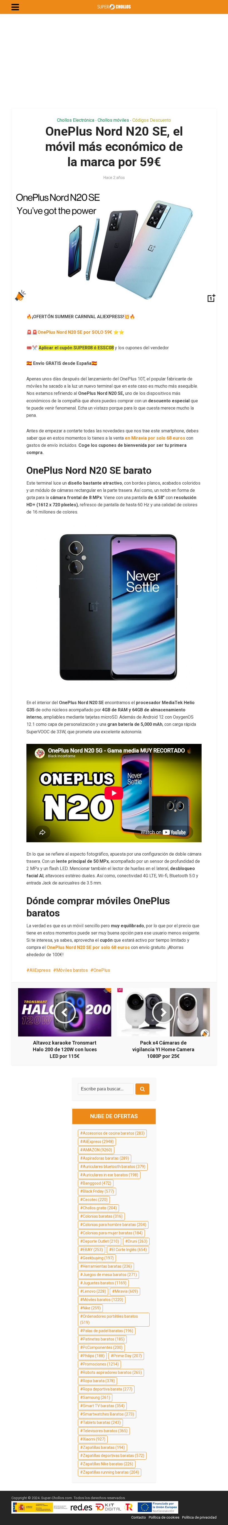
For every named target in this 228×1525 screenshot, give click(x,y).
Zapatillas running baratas (111, 1472)
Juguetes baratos (105, 1283)
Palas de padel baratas (108, 1331)
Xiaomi (94, 1439)
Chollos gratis (100, 1208)
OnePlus (101, 970)
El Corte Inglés (129, 1249)
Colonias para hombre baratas (114, 1224)
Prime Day (127, 1356)
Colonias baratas (103, 1216)
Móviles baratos (72, 970)
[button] (15, 7)
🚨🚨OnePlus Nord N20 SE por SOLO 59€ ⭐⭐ (75, 332)
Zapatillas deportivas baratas (113, 1455)
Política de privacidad (199, 1517)
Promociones (101, 1364)
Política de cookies (164, 1517)
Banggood (97, 1183)
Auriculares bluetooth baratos (114, 1166)
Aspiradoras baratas (106, 1158)
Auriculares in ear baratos (110, 1175)
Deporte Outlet (101, 1241)
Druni (137, 1241)
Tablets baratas (102, 1422)
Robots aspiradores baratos (112, 1372)
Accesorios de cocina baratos (114, 1133)
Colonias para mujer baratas (113, 1233)
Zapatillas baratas (104, 1447)
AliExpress (40, 970)
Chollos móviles (113, 120)
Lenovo (94, 1291)
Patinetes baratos (104, 1339)
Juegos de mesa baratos (110, 1274)
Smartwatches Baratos (108, 1414)
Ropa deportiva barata (107, 1389)
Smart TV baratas (104, 1406)
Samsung (96, 1397)
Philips (94, 1356)
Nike (92, 1308)
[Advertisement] (114, 61)
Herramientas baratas (107, 1266)
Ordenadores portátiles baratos (109, 1319)
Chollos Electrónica (75, 120)
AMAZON (97, 1150)
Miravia (126, 1291)
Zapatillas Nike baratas (108, 1464)
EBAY (93, 1249)
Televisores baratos (105, 1431)
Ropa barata (99, 1381)
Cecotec (95, 1199)
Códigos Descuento (151, 120)
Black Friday (98, 1191)
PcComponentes (103, 1347)
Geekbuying (98, 1258)
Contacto (138, 1517)
